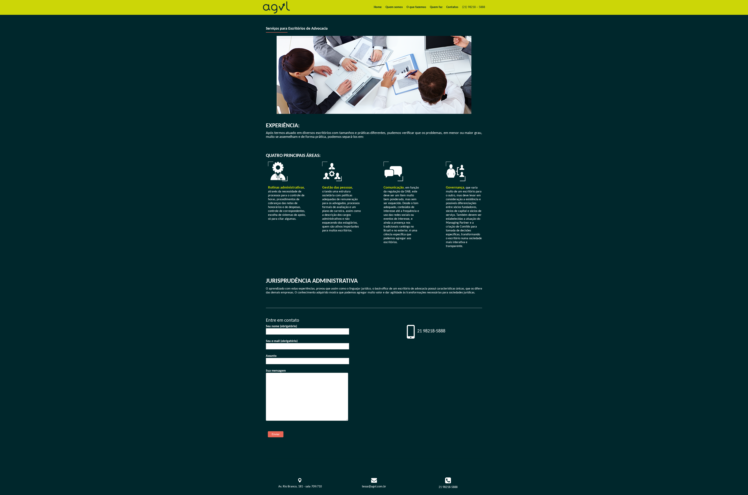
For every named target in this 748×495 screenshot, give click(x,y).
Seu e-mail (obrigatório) (282, 341)
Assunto (271, 356)
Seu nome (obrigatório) (281, 326)
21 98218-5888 (448, 487)
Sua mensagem (276, 370)
